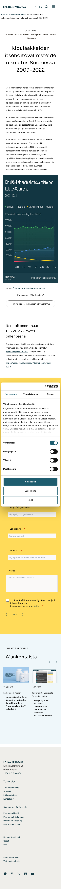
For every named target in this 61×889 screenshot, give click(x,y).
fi (35, 7)
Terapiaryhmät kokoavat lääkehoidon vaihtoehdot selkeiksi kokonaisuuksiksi (43, 708)
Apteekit (9, 34)
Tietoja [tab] (50, 394)
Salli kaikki (30, 481)
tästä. (36, 606)
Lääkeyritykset (22, 34)
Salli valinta (30, 491)
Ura (5, 844)
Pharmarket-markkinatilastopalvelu (29, 288)
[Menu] (53, 6)
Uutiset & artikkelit (11, 837)
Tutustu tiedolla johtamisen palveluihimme (30, 304)
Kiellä (30, 500)
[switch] (54, 451)
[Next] (56, 662)
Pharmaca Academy (12, 820)
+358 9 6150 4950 (12, 773)
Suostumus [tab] (11, 394)
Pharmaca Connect (12, 824)
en (40, 7)
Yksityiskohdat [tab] (30, 394)
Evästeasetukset (11, 857)
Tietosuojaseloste (11, 861)
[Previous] (50, 662)
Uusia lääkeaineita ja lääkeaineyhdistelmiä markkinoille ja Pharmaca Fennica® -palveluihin (16, 703)
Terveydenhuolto (39, 34)
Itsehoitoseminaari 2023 (17, 351)
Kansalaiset (8, 799)
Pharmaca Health (11, 813)
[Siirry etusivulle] (15, 7)
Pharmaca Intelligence (13, 817)
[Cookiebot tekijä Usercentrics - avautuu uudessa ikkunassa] (45, 386)
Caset (6, 841)
